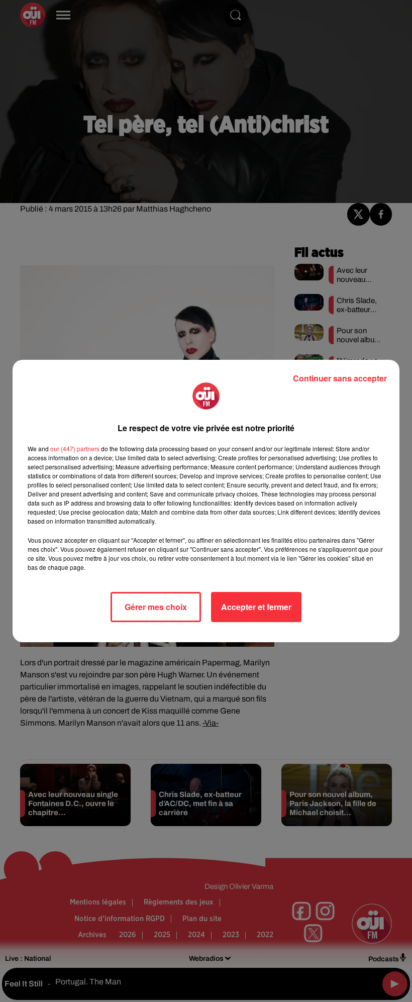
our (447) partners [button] (74, 448)
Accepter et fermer (256, 607)
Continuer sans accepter (340, 378)
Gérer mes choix (156, 607)
